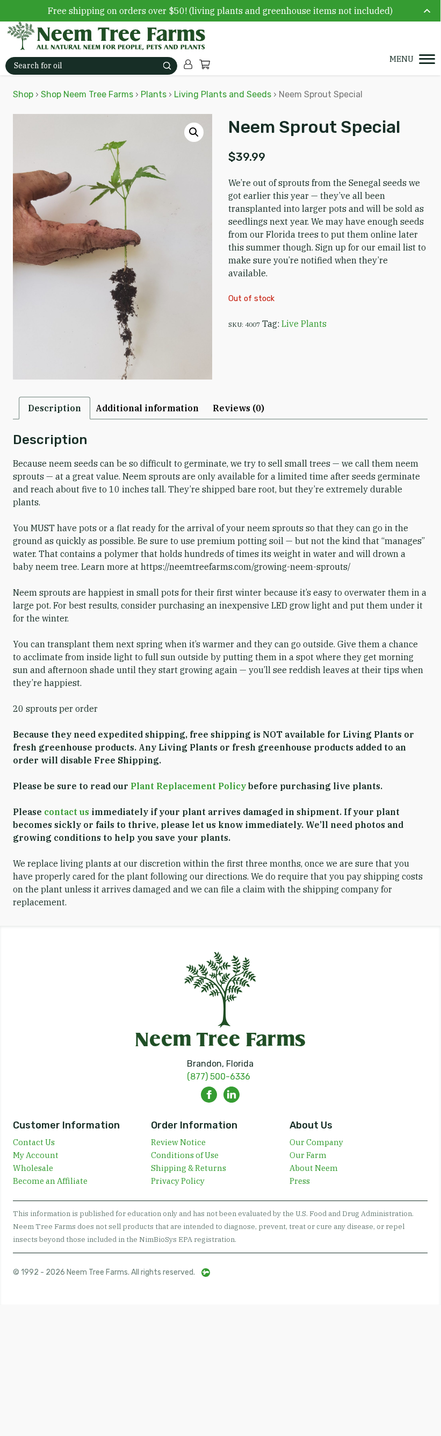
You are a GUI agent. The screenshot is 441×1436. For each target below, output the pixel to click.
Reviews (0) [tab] (238, 408)
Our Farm (308, 1155)
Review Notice (178, 1142)
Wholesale (33, 1168)
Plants (154, 94)
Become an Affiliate (50, 1181)
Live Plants (304, 323)
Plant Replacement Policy (188, 786)
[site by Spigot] (205, 1272)
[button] (194, 132)
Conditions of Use (185, 1155)
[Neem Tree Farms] (100, 36)
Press (300, 1181)
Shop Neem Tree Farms (87, 94)
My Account (36, 1155)
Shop (23, 94)
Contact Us (34, 1142)
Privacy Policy (178, 1181)
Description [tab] (54, 408)
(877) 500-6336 (218, 1076)
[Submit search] (167, 66)
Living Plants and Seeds (222, 94)
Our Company (316, 1142)
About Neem (314, 1168)
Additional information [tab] (147, 408)
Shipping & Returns (188, 1168)
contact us (66, 811)
